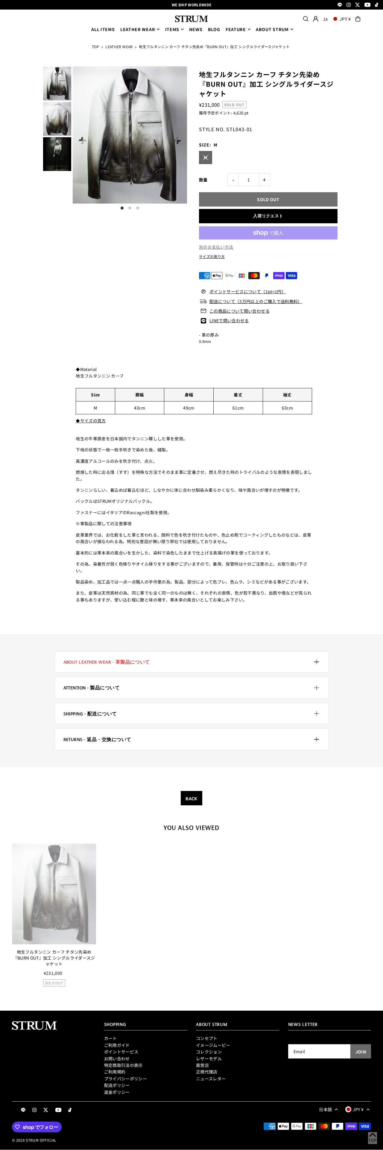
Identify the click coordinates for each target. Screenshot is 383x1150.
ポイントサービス (121, 1052)
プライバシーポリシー (125, 1079)
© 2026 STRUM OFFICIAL (34, 1140)
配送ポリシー (117, 1085)
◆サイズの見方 (91, 421)
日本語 (325, 1109)
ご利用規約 (115, 1072)
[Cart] (357, 19)
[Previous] (82, 140)
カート (110, 1038)
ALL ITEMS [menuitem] (103, 29)
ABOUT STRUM (272, 29)
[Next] (177, 140)
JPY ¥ (345, 19)
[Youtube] (367, 5)
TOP (95, 46)
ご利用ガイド (117, 1045)
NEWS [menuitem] (195, 29)
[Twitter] (357, 5)
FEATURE (236, 29)
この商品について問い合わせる (239, 311)
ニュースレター (211, 1079)
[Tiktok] (376, 5)
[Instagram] (348, 5)
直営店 (202, 1065)
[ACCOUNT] (315, 19)
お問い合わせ (117, 1059)
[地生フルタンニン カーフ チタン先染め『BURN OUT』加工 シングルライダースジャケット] (54, 894)
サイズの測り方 (212, 256)
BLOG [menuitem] (214, 29)
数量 (203, 180)
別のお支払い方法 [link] (216, 247)
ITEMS (172, 29)
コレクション (209, 1052)
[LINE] (340, 5)
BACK (191, 798)
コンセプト (207, 1038)
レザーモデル (209, 1059)
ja (325, 19)
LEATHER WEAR (137, 29)
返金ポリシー (117, 1092)
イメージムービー (213, 1045)
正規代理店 (207, 1072)
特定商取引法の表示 (123, 1065)
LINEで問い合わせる (229, 320)
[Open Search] (305, 19)
